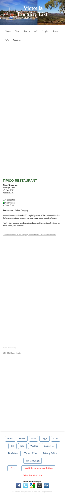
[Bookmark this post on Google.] (32, 485)
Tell (12, 446)
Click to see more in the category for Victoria (29, 235)
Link (55, 438)
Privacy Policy (50, 453)
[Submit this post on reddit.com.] (39, 485)
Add (36, 31)
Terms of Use (30, 453)
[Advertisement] (32, 76)
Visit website (10, 203)
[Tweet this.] (25, 485)
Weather (17, 40)
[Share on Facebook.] (18, 485)
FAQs (12, 468)
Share (55, 31)
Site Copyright (33, 460)
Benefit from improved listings (38, 468)
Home (7, 31)
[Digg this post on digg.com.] (46, 485)
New (17, 31)
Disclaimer (13, 453)
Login (45, 31)
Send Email (9, 205)
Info (7, 40)
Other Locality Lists (32, 475)
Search (27, 31)
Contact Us (49, 446)
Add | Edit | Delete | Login (11, 353)
